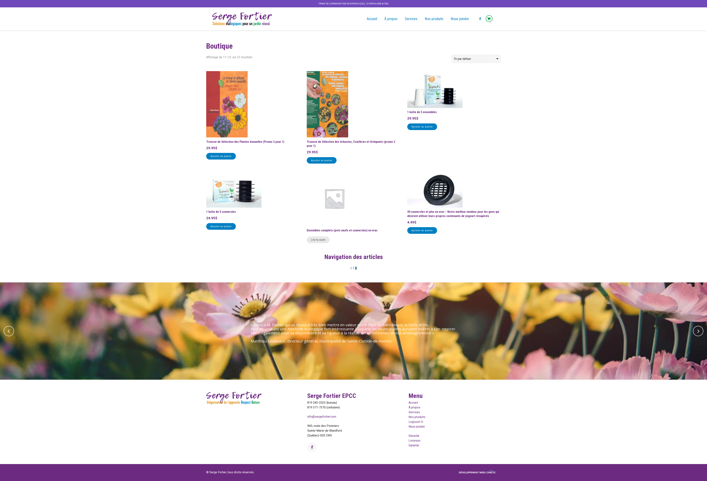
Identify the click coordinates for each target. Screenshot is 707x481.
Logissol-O (416, 422)
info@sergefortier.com (321, 416)
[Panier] (489, 18)
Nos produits (417, 417)
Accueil (413, 402)
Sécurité (414, 436)
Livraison (414, 440)
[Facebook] (480, 19)
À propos (414, 407)
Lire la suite (318, 239)
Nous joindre (417, 426)
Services (414, 412)
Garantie (414, 445)
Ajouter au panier (221, 156)
